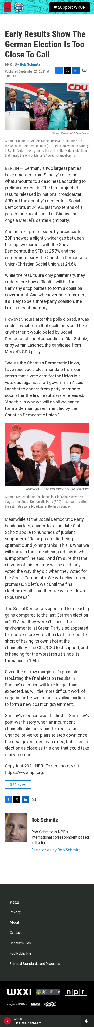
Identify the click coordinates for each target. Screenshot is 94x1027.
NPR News (18, 784)
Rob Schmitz (30, 64)
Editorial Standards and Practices (35, 964)
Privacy (15, 912)
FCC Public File (20, 953)
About (14, 922)
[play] (7, 1021)
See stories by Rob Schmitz (55, 850)
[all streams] (87, 1021)
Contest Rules (20, 943)
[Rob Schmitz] (16, 827)
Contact (16, 933)
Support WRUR (71, 7)
